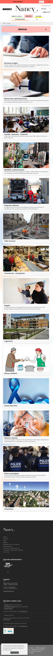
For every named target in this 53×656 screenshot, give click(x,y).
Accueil (4, 23)
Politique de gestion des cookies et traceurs (29, 651)
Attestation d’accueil (8, 608)
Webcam (5, 542)
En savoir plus (14, 652)
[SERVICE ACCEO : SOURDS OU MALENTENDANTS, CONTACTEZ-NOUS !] (8, 632)
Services (28, 16)
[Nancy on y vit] (7, 567)
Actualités (5, 538)
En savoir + (41, 1)
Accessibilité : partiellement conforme (13, 550)
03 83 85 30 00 (12, 587)
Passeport (6, 604)
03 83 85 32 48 (6, 619)
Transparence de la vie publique (11, 544)
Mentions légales (7, 546)
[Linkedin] (8, 9)
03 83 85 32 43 (24, 626)
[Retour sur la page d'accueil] (26, 10)
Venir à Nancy (30, 648)
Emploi (5, 540)
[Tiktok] (6, 9)
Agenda (5, 537)
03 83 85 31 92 (24, 611)
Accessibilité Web (48, 12)
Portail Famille (44, 9)
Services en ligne (47, 5)
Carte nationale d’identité (9, 606)
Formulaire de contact (8, 591)
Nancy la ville (17, 16)
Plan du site (6, 552)
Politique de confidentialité (10, 548)
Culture (38, 16)
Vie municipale (20, 19)
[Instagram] (4, 9)
